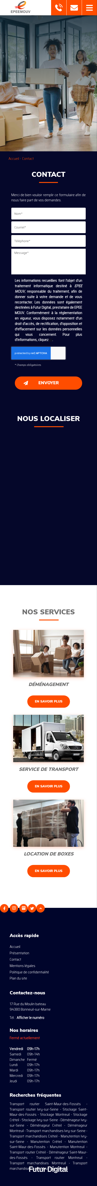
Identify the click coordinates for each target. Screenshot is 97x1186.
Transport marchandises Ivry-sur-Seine (55, 1131)
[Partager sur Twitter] (32, 908)
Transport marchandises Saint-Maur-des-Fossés (48, 1165)
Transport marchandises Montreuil (38, 1163)
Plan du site (18, 978)
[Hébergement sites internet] (48, 1178)
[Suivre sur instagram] (14, 908)
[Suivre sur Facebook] (4, 908)
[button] (89, 7)
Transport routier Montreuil (59, 1158)
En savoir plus (48, 701)
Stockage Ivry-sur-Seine (40, 1120)
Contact (15, 959)
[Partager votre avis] (23, 908)
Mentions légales (22, 966)
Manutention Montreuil (67, 1147)
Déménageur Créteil (46, 1125)
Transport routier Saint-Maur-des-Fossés (45, 1104)
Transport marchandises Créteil (33, 1136)
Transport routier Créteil (28, 1152)
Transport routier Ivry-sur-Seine (34, 1109)
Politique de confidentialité (29, 972)
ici (50, 340)
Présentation (19, 953)
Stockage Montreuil (54, 1114)
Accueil (15, 947)
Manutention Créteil (46, 1142)
